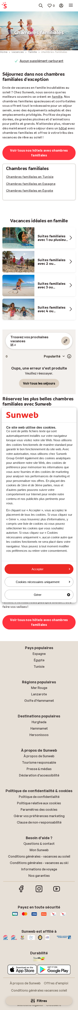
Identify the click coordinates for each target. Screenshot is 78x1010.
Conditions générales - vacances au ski (39, 863)
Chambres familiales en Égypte (29, 190)
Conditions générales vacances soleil (39, 990)
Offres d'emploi (56, 983)
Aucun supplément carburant (41, 61)
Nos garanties (39, 876)
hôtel (63, 128)
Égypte (39, 660)
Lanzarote (39, 694)
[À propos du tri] (69, 356)
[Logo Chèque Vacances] (53, 916)
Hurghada (39, 722)
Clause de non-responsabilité (39, 822)
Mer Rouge (39, 688)
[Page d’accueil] (4, 5)
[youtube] (57, 892)
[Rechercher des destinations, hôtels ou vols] (41, 6)
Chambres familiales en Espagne (30, 184)
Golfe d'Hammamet (39, 701)
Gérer (37, 594)
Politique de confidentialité (39, 797)
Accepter (37, 569)
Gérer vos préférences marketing (39, 816)
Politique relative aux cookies (39, 803)
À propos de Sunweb (39, 756)
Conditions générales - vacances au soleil (39, 856)
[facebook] (21, 892)
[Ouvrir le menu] (70, 5)
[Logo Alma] (44, 916)
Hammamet (39, 728)
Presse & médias (39, 769)
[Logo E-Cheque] (63, 916)
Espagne (39, 654)
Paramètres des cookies (39, 810)
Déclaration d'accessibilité (39, 775)
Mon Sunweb (39, 850)
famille (57, 97)
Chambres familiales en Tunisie (29, 177)
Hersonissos (39, 735)
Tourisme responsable (39, 762)
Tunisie (39, 667)
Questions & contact (39, 844)
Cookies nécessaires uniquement (37, 581)
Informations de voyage (39, 869)
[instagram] (39, 892)
